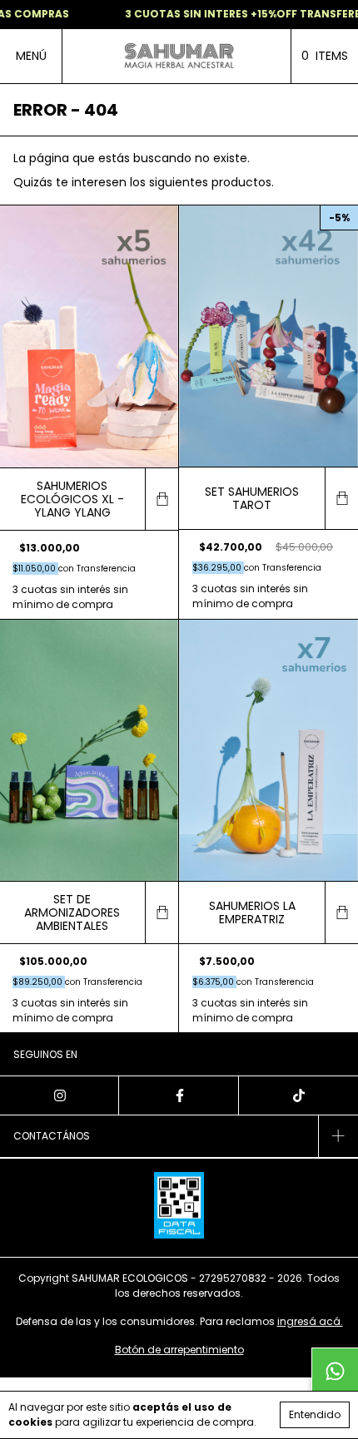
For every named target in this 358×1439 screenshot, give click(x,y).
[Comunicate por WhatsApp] (334, 1371)
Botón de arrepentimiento (179, 1350)
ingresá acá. (310, 1321)
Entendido (315, 1414)
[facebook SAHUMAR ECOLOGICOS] (178, 1095)
